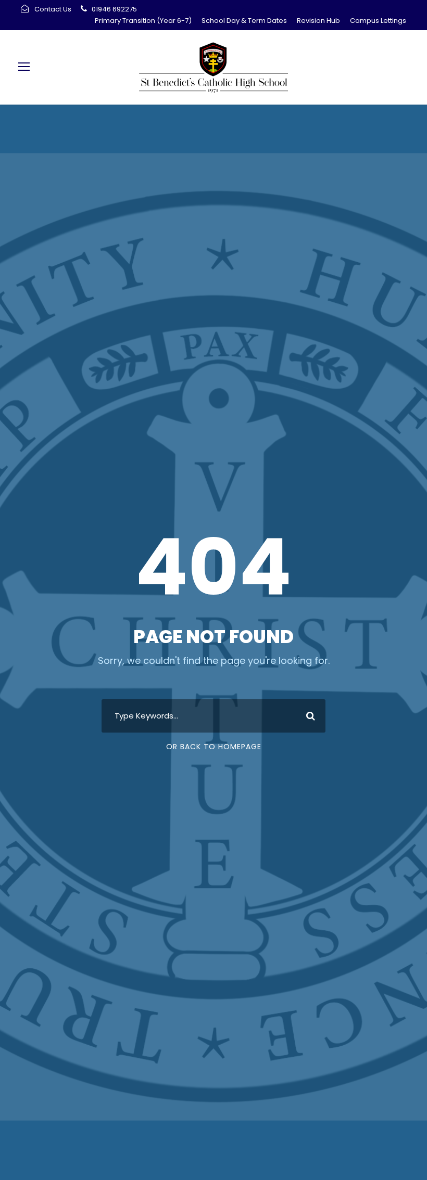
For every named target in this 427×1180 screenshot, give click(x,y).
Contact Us (52, 9)
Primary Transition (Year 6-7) (143, 20)
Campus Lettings (378, 20)
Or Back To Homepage (213, 746)
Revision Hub (318, 20)
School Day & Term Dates (244, 20)
